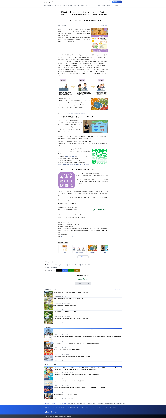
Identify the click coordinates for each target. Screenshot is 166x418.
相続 (79, 264)
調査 (120, 5)
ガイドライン (100, 407)
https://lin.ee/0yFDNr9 (70, 156)
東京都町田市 (53, 267)
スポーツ (59, 5)
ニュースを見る (117, 289)
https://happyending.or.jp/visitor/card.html (75, 113)
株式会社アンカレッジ (103, 25)
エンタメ (54, 5)
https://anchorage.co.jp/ (67, 236)
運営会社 (47, 407)
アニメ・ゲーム (65, 5)
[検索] (109, 2)
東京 (76, 264)
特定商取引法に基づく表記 (72, 407)
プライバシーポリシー (90, 407)
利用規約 (82, 407)
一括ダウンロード (83, 256)
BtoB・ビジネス (73, 5)
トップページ (48, 403)
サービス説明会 (62, 407)
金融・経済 (116, 5)
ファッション (98, 5)
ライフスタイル (109, 5)
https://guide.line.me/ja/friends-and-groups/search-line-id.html (73, 164)
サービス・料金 (54, 407)
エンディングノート (54, 264)
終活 (82, 264)
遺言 (89, 264)
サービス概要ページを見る (156, 415)
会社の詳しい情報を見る (83, 283)
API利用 (106, 407)
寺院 (72, 264)
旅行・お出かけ (81, 5)
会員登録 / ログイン (117, 1)
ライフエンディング (63, 264)
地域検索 (49, 5)
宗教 (69, 264)
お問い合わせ (113, 407)
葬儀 (85, 264)
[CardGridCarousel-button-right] (107, 249)
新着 (45, 5)
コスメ (103, 5)
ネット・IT (91, 5)
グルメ (86, 5)
